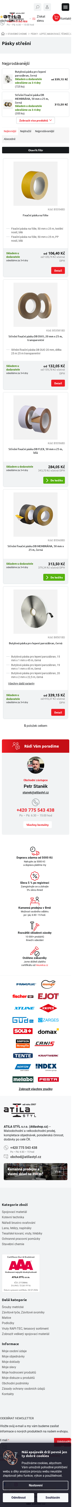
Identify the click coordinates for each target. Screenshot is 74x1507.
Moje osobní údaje (14, 1351)
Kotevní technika (13, 1217)
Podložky (8, 1323)
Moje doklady (11, 1362)
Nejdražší (25, 131)
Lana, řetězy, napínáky (16, 1228)
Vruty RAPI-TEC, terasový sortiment (25, 1328)
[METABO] (23, 1079)
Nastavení (36, 1485)
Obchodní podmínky (15, 1383)
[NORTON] (23, 1067)
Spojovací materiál (14, 1212)
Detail (58, 270)
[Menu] (65, 7)
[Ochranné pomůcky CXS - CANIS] (44, 1043)
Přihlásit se (66, 1443)
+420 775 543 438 (35, 810)
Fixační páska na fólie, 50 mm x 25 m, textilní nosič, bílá (37, 230)
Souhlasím (53, 1497)
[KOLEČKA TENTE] (23, 1056)
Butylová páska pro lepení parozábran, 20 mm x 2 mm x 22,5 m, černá (35, 675)
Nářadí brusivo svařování (18, 1223)
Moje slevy (9, 1367)
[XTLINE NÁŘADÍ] (24, 1008)
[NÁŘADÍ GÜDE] (23, 1020)
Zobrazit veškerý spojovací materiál (25, 1334)
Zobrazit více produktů (33, 120)
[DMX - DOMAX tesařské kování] (48, 1031)
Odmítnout (18, 1497)
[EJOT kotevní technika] (48, 996)
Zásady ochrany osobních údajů (23, 1388)
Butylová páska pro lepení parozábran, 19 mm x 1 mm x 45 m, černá (35, 666)
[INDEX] (46, 1067)
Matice (6, 1318)
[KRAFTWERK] (48, 1055)
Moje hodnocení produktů (19, 1372)
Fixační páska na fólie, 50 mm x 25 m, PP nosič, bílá (35, 238)
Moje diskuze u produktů (18, 1378)
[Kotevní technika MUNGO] (48, 984)
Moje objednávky (13, 1356)
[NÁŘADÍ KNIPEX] (48, 1008)
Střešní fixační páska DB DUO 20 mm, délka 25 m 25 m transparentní (36, 351)
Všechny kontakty (37, 824)
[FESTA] (48, 1079)
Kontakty (8, 1394)
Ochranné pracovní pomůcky (21, 1239)
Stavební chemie (13, 1244)
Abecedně (9, 139)
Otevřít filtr (35, 150)
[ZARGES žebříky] (48, 1020)
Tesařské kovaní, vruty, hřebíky (22, 1233)
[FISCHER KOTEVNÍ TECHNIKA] (23, 996)
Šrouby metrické (13, 1307)
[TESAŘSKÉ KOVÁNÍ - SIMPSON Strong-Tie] (23, 1043)
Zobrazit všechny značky (36, 1089)
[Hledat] (37, 7)
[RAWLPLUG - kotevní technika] (26, 984)
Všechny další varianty (21, 683)
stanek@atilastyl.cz (36, 792)
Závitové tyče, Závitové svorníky (23, 1312)
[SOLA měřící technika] (23, 1031)
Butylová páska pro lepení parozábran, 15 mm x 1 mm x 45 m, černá (35, 658)
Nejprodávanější (44, 131)
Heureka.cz (42, 965)
